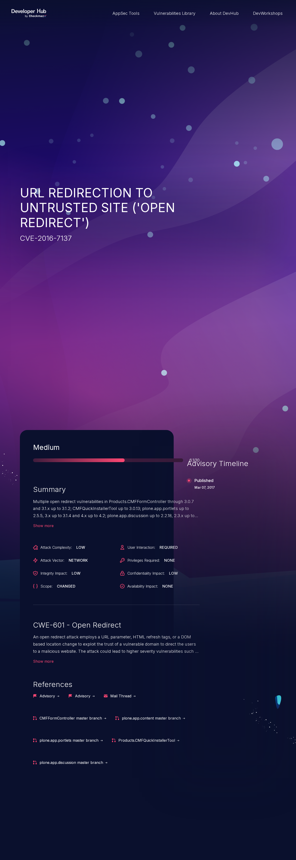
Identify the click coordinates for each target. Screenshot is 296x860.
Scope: (46, 586)
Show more (43, 525)
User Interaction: (141, 547)
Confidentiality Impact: (146, 573)
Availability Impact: (142, 586)
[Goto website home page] (29, 13)
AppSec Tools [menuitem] (125, 13)
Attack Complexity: (56, 547)
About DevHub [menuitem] (224, 13)
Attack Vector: (52, 560)
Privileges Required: (143, 560)
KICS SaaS (220, 843)
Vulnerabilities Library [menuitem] (174, 13)
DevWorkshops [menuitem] (268, 13)
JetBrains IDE (132, 843)
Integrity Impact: (53, 573)
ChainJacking (43, 843)
